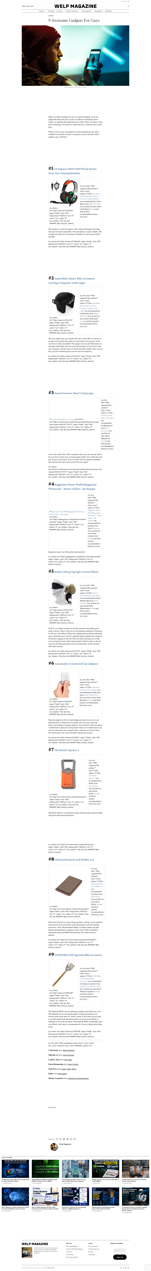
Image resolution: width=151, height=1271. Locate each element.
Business (90, 1251)
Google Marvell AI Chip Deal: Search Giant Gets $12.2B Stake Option (15, 1180)
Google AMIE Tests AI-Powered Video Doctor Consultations (134, 1180)
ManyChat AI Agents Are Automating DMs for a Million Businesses (74, 1208)
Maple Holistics (95, 204)
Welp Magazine (65, 1144)
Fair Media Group (50, 1267)
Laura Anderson (7, 1183)
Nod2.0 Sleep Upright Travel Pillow (76, 571)
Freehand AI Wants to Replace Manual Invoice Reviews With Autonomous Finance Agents (134, 1208)
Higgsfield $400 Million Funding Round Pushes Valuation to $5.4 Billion (44, 1180)
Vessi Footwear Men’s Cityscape (73, 393)
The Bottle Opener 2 (66, 750)
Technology (91, 1254)
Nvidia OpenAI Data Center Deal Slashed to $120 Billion (105, 1180)
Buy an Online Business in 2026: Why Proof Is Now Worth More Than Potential (45, 1208)
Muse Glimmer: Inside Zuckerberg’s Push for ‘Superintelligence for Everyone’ (15, 1208)
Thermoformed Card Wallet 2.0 (74, 859)
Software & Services (93, 1249)
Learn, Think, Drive (91, 695)
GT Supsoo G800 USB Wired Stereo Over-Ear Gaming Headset (90, 196)
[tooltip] (122, 1)
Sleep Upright (73, 1064)
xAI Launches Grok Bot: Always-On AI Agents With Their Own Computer (74, 1180)
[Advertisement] (75, 103)
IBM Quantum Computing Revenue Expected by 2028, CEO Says (103, 1208)
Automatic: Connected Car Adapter (76, 663)
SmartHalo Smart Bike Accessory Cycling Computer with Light (90, 307)
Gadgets (51, 15)
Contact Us (69, 1251)
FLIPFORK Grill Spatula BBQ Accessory (78, 954)
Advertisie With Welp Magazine (74, 1249)
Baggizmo (96, 528)
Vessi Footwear (105, 429)
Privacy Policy (70, 1254)
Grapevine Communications (90, 986)
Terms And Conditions (72, 1257)
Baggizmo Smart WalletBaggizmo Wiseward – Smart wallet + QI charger (94, 515)
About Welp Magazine (72, 1246)
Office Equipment (93, 1246)
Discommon (93, 786)
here (91, 209)
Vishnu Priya (96, 1183)
